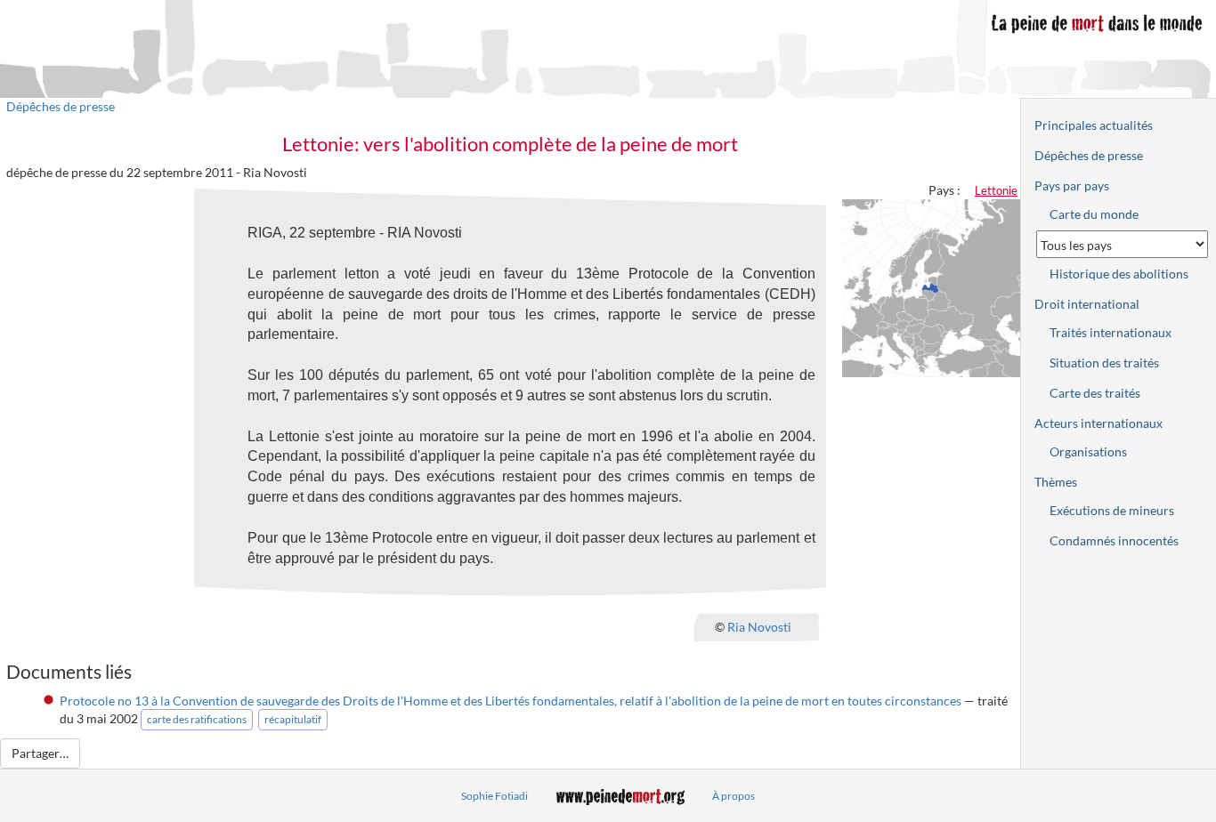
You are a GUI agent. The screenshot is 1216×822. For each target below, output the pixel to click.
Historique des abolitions (1119, 273)
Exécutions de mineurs (1112, 510)
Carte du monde (1094, 214)
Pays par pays (1071, 185)
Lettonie (996, 190)
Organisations (1088, 451)
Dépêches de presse (60, 106)
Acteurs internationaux (1098, 423)
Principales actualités (1093, 125)
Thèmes (1055, 481)
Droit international (1086, 303)
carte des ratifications (197, 719)
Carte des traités (1095, 392)
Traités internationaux (1110, 332)
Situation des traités (1104, 362)
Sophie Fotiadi (494, 795)
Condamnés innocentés (1114, 540)
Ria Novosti (759, 625)
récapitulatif (292, 719)
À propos (733, 795)
